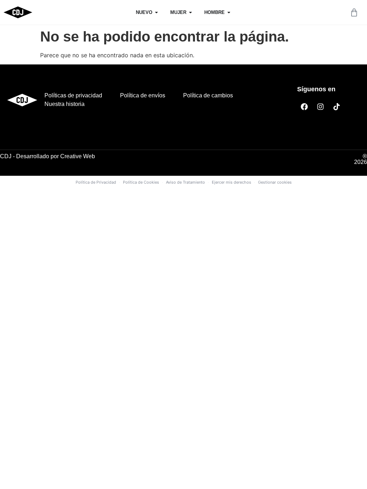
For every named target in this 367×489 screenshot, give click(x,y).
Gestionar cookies (275, 182)
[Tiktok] (336, 107)
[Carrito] (354, 12)
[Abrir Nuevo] (156, 12)
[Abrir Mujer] (190, 12)
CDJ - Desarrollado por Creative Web (47, 156)
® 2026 (360, 159)
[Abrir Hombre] (229, 12)
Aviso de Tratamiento (185, 182)
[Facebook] (304, 107)
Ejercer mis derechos (231, 182)
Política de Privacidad (96, 182)
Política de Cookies (141, 182)
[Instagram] (320, 107)
